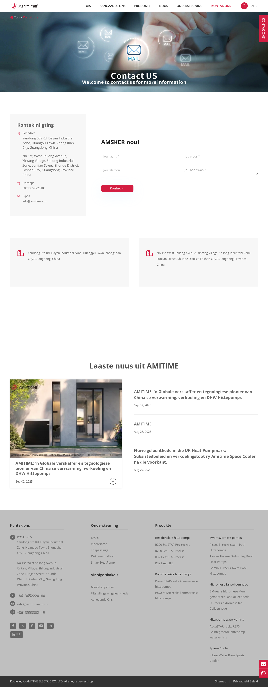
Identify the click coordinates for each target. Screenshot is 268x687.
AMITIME (143, 424)
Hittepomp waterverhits (227, 619)
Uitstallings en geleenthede (109, 593)
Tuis (87, 6)
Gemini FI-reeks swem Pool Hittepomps (228, 570)
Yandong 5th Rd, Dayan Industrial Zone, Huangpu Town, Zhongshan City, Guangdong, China (40, 547)
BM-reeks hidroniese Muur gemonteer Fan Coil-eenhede (229, 594)
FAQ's (95, 538)
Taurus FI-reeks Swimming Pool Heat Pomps (231, 559)
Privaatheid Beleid (245, 681)
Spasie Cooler (219, 648)
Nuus (163, 6)
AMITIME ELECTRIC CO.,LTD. (45, 681)
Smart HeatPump (103, 563)
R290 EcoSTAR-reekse (170, 551)
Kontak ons (221, 6)
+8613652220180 (33, 188)
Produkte (142, 6)
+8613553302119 (31, 612)
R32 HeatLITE (164, 563)
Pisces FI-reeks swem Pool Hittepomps (227, 547)
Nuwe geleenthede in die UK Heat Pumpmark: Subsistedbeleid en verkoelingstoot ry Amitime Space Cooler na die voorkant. (195, 456)
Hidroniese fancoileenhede (229, 584)
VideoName (99, 544)
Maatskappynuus (102, 587)
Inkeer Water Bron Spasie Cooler (227, 658)
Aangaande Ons (112, 6)
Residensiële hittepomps (172, 538)
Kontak (117, 188)
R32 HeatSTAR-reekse (170, 557)
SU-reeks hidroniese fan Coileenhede (226, 606)
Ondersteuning (190, 6)
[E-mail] (263, 664)
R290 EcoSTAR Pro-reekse (172, 545)
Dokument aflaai (102, 556)
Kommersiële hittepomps (173, 574)
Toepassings (99, 550)
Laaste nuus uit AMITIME (134, 365)
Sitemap (220, 681)
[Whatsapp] (263, 673)
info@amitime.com (35, 201)
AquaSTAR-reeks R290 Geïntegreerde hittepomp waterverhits (227, 631)
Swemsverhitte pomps (226, 538)
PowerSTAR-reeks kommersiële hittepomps (176, 584)
